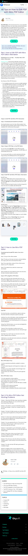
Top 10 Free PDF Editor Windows (10, 485)
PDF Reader (5, 507)
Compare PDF (6, 500)
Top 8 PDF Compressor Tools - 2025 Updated (12, 489)
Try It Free (14, 41)
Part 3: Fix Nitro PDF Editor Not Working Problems (12, 48)
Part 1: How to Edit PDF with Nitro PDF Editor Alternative (13, 46)
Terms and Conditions (10, 543)
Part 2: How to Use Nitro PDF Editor (9, 47)
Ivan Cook (8, 18)
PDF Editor (11, 20)
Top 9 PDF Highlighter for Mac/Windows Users (13, 487)
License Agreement (11, 545)
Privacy (17, 543)
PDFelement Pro (4, 61)
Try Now (22, 4)
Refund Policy (19, 545)
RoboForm (5, 502)
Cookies (21, 543)
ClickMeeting (6, 503)
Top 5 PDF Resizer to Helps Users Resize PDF (12, 483)
